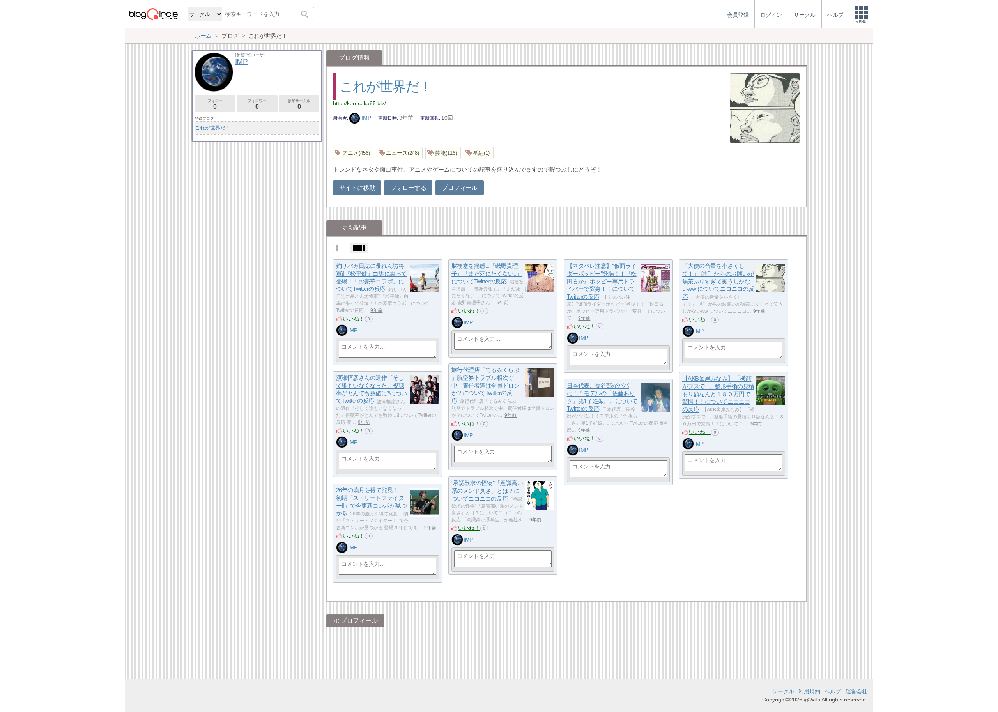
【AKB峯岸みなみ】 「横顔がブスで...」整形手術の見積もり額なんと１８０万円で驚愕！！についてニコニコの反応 (718, 394)
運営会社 (856, 691)
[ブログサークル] (153, 14)
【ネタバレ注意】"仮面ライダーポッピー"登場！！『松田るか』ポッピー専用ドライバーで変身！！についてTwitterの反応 (602, 281)
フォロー (214, 104)
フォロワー (257, 104)
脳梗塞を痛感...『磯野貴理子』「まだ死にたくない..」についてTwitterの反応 (486, 274)
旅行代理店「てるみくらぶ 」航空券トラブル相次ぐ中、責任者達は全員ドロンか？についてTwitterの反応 (485, 385)
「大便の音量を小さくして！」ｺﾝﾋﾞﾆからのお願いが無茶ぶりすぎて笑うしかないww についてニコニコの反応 (718, 281)
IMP (366, 118)
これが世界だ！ (386, 86)
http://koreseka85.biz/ (359, 103)
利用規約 (809, 691)
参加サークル (299, 104)
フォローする (408, 187)
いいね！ (354, 318)
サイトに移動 (357, 187)
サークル (783, 691)
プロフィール (460, 187)
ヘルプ (833, 691)
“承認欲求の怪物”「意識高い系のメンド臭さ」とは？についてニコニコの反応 (487, 491)
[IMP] (342, 330)
